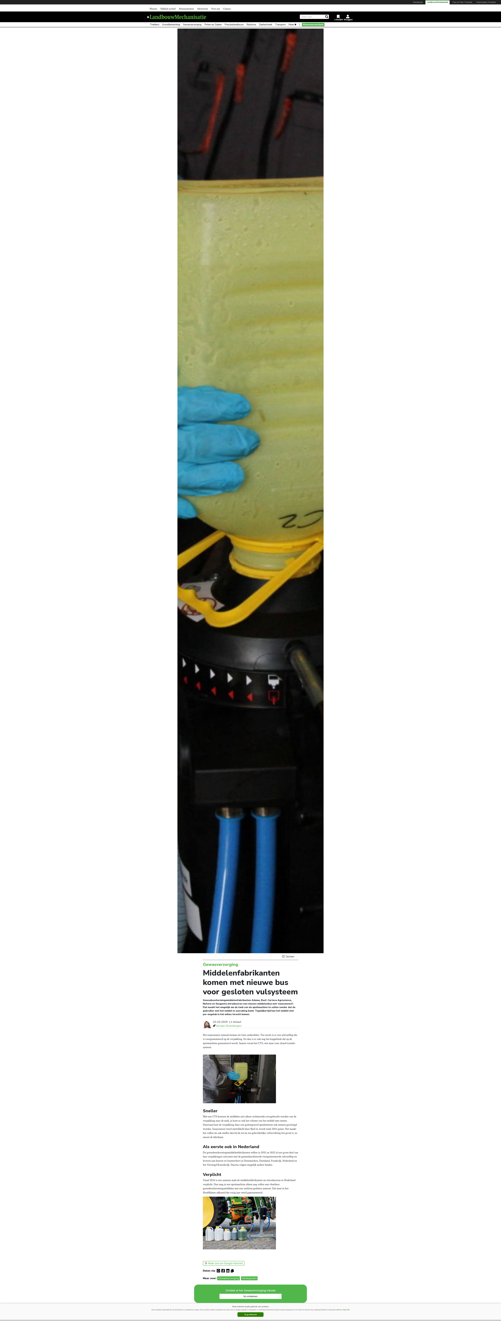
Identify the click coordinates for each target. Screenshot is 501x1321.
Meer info (346, 1310)
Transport (280, 24)
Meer (291, 24)
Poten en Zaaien (213, 24)
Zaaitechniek (265, 24)
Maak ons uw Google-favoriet (225, 1263)
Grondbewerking (171, 24)
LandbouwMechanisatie (437, 2)
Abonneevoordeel (313, 24)
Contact (227, 8)
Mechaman (418, 2)
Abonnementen (186, 8)
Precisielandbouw (234, 24)
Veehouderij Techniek (486, 2)
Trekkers (154, 24)
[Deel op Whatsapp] (219, 1271)
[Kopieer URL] (233, 1270)
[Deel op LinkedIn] (228, 1271)
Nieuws (153, 8)
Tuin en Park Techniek (462, 2)
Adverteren (202, 8)
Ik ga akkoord (250, 1314)
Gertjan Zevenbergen (228, 1026)
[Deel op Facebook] (223, 1271)
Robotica (251, 24)
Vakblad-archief (168, 8)
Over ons (215, 8)
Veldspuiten (249, 1278)
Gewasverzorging (192, 24)
